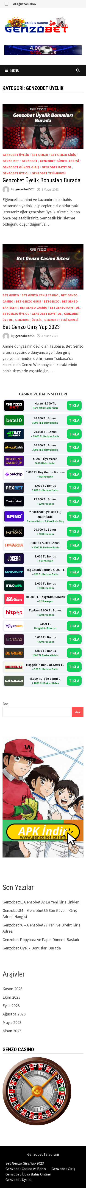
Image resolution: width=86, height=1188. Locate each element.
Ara (5, 703)
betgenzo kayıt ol (65, 307)
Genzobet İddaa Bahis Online (28, 1174)
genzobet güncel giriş (21, 167)
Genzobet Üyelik (18, 1179)
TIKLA (74, 405)
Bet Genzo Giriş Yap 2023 (31, 327)
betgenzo (51, 301)
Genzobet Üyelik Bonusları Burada (41, 180)
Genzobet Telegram (43, 1154)
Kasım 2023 (12, 988)
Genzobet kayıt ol (57, 167)
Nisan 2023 (12, 1030)
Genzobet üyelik (16, 155)
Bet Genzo (40, 155)
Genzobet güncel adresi (59, 161)
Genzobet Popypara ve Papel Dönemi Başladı (41, 939)
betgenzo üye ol (16, 314)
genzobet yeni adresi (49, 173)
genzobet (29, 161)
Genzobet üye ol (16, 173)
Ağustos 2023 (14, 1014)
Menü (14, 70)
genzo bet (11, 161)
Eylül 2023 (11, 1005)
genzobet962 (24, 189)
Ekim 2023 (11, 997)
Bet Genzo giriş (63, 155)
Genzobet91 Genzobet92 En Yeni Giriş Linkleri (41, 902)
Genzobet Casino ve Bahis (26, 1168)
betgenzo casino (33, 307)
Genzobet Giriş (63, 1168)
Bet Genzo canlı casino (40, 295)
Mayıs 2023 (12, 1022)
